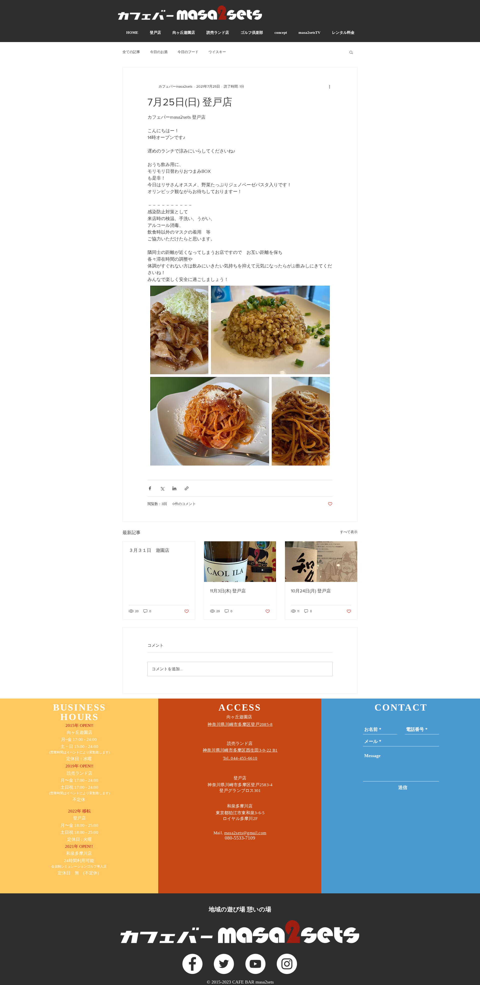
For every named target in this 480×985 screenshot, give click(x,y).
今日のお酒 (159, 52)
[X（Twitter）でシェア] (162, 488)
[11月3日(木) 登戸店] (240, 561)
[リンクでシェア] (186, 488)
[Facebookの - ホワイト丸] (192, 964)
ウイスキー (217, 52)
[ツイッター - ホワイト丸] (224, 964)
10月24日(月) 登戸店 (311, 590)
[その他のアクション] (329, 86)
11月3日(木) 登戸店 (228, 590)
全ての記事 (131, 52)
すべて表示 (349, 532)
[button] (351, 52)
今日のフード (188, 52)
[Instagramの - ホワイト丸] (287, 964)
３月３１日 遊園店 (149, 550)
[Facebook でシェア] (150, 488)
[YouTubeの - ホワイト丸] (255, 964)
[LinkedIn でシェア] (174, 488)
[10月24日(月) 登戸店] (321, 561)
